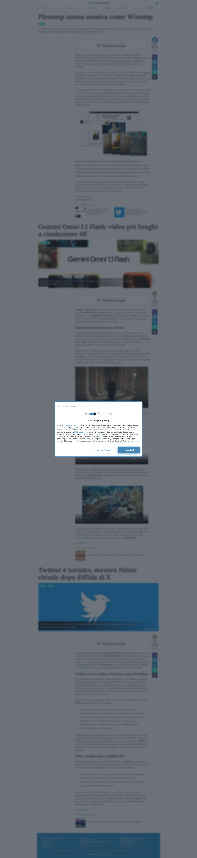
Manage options (104, 450)
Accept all (129, 450)
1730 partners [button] (71, 425)
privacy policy (128, 443)
